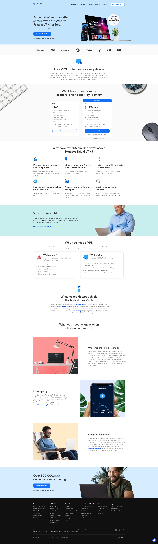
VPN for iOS (36, 513)
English (121, 537)
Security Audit (85, 515)
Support (97, 4)
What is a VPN (75, 4)
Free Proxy (68, 520)
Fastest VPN (84, 508)
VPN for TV (36, 518)
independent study (94, 448)
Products (90, 4)
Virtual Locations (85, 511)
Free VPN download (42, 485)
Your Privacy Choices (117, 511)
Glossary (67, 518)
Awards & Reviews (86, 513)
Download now (64, 131)
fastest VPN (66, 306)
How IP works (69, 508)
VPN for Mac (37, 511)
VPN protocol (78, 304)
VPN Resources (54, 520)
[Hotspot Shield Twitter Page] (119, 530)
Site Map (83, 518)
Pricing (83, 4)
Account (105, 4)
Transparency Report (45, 405)
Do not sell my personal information (42, 537)
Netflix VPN (53, 511)
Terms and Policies (116, 506)
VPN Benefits (54, 522)
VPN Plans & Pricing (86, 506)
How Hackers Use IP (71, 511)
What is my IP (69, 506)
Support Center (102, 506)
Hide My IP (68, 515)
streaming (77, 311)
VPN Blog (53, 506)
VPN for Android (38, 515)
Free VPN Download (42, 34)
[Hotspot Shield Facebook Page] (116, 530)
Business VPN (102, 513)
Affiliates (100, 511)
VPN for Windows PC (39, 508)
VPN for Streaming (55, 515)
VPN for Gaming (54, 518)
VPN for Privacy (54, 513)
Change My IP (69, 513)
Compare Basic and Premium (43, 226)
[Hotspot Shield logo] (39, 4)
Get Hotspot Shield (117, 4)
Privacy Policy (115, 508)
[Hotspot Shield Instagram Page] (123, 530)
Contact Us (101, 508)
